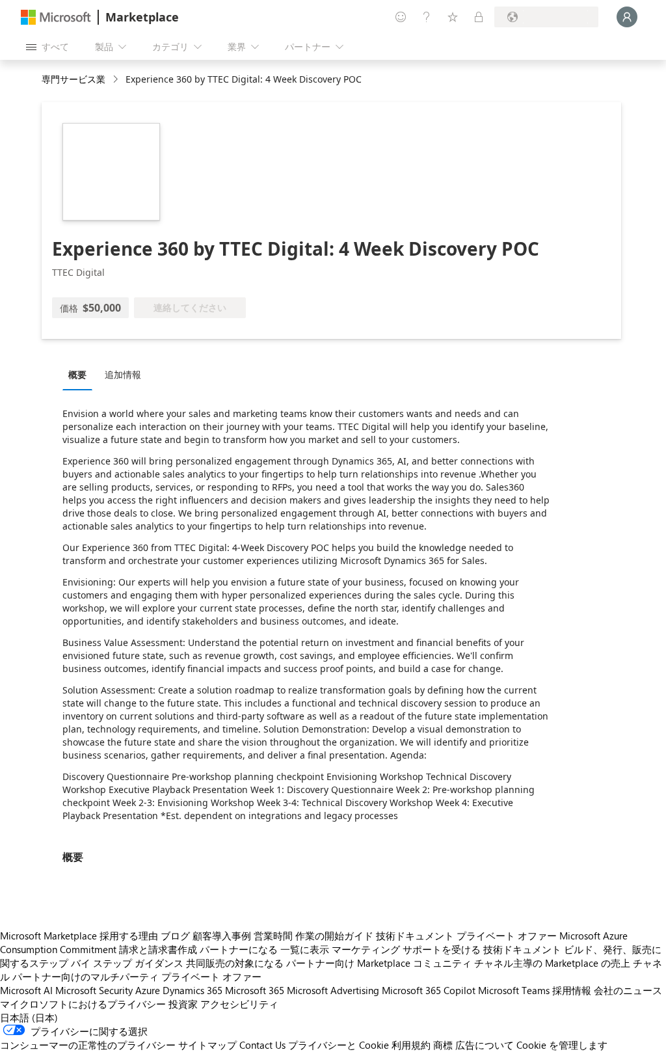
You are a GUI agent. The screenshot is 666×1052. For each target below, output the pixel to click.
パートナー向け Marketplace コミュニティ (379, 962)
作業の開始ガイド (334, 935)
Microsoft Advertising (333, 990)
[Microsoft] (56, 17)
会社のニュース (628, 990)
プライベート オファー (507, 935)
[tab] (80, 374)
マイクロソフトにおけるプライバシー (83, 1003)
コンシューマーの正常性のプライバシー (88, 1044)
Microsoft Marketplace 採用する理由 (79, 935)
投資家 (183, 1003)
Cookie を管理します (561, 1044)
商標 (443, 1044)
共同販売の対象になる (235, 962)
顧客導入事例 (222, 935)
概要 (77, 374)
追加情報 (123, 374)
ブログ (175, 935)
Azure (147, 990)
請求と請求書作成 (158, 949)
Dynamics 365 (192, 990)
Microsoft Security (94, 990)
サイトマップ (207, 1044)
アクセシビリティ (239, 1003)
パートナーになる (239, 949)
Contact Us (262, 1044)
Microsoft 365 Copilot (428, 990)
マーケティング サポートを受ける (406, 949)
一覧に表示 (304, 949)
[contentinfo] (117, 80)
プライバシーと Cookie (338, 1044)
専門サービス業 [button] (73, 79)
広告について (484, 1044)
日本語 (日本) (29, 1017)
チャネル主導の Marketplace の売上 (552, 962)
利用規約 (411, 1044)
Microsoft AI (26, 990)
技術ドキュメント (415, 935)
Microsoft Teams (514, 990)
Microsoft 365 (254, 990)
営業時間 (273, 935)
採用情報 (571, 990)
